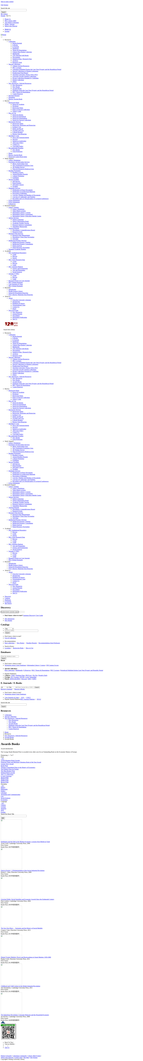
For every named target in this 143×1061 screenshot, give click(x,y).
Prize (2, 757)
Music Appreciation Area (20, 164)
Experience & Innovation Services (19, 162)
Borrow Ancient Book (15, 99)
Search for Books (17, 115)
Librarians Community (20, 1056)
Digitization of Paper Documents (22, 190)
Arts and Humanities (18, 270)
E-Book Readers (17, 132)
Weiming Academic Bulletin (17, 249)
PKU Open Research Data (17, 260)
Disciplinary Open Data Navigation (23, 237)
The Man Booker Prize (8, 771)
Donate (3, 16)
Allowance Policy (17, 143)
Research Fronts (17, 232)
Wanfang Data (20, 675)
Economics (4, 800)
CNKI (13, 675)
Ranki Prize (4, 766)
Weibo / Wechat (9, 24)
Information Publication (19, 317)
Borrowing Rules (14, 102)
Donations (12, 97)
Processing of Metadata (19, 193)
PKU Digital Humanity (16, 282)
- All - (2, 759)
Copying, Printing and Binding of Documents (26, 195)
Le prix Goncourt (6, 776)
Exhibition (15, 178)
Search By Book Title (7, 814)
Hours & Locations (18, 104)
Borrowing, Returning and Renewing (23, 125)
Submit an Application (19, 141)
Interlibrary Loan (14, 136)
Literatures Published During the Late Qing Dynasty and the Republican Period (36, 69)
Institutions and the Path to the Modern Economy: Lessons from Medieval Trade (25, 842)
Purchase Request (14, 95)
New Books (16, 87)
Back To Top (9, 1042)
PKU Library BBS (10, 21)
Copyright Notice (17, 146)
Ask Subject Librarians (12, 22)
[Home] (3, 35)
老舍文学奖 (5, 778)
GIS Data (15, 239)
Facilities (15, 186)
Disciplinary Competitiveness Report (23, 230)
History (3, 787)
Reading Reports (31, 643)
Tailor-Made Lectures (19, 211)
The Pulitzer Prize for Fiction (10, 769)
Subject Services (14, 218)
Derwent (24, 679)
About (10, 298)
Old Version (4, 5)
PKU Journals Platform (16, 267)
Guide (14, 254)
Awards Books (17, 88)
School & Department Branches (18, 293)
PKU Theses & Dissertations (21, 92)
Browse (14, 256)
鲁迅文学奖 (5, 782)
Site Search (8, 603)
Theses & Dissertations (19, 50)
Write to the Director (11, 26)
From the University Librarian (21, 300)
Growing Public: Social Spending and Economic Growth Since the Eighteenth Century (27, 899)
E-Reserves (27, 670)
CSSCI (28, 697)
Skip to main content (7, 1)
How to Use (12, 113)
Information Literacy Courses (21, 212)
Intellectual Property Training (21, 242)
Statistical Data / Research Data (22, 59)
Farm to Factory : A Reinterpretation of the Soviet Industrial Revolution (22, 870)
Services (15, 139)
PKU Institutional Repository (17, 253)
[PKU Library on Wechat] (71, 1032)
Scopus (16, 677)
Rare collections (9, 643)
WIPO (34, 679)
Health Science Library (16, 291)
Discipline (4, 784)
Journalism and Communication (10, 794)
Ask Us (7, 1047)
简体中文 (8, 29)
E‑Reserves (12, 204)
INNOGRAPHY (15, 679)
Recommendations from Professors (49, 643)
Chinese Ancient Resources (20, 66)
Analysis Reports (14, 228)
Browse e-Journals (6, 689)
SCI (12, 677)
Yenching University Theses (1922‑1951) (25, 74)
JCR (22, 697)
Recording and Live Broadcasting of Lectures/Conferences (30, 198)
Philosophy (4, 789)
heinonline (33, 677)
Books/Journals (17, 43)
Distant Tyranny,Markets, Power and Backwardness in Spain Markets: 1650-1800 (26, 957)
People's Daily (43, 675)
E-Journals (8, 601)
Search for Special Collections (21, 120)
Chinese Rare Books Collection (22, 52)
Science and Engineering (20, 268)
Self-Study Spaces (18, 185)
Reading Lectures (17, 172)
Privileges (15, 106)
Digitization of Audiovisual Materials (23, 191)
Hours (10, 153)
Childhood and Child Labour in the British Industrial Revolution (20, 986)
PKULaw (29, 675)
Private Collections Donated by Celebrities (25, 78)
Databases (15, 48)
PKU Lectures (16, 67)
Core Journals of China (16, 284)
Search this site (5, 8)
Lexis (27, 677)
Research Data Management (21, 235)
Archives (15, 61)
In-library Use (16, 127)
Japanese (3, 808)
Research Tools (17, 62)
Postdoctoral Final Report (20, 73)
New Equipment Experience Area (22, 165)
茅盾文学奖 (5, 780)
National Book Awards (8, 773)
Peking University (6, 1056)
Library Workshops (14, 160)
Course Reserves (17, 94)
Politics (3, 791)
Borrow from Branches (19, 134)
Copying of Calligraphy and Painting (23, 197)
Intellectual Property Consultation (22, 244)
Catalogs (7, 598)
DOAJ (39, 699)
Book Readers (16, 183)
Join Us (14, 319)
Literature (4, 793)
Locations (8, 648)
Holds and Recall (17, 129)
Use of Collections (10, 638)
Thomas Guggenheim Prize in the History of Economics (18, 767)
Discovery (8, 596)
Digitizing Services (14, 188)
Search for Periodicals (19, 116)
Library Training (14, 207)
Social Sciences (17, 272)
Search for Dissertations (19, 118)
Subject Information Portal (20, 221)
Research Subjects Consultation (22, 225)
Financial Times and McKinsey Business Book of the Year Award (21, 762)
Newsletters (16, 315)
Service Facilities (14, 179)
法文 (2, 810)
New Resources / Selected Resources (20, 83)
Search (4, 12)
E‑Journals (15, 47)
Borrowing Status (17, 123)
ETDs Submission (14, 200)
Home (6, 732)
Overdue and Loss (18, 130)
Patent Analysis (17, 246)
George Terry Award (7, 764)
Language (4, 801)
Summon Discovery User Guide (33, 615)
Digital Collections (18, 80)
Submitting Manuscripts (19, 226)
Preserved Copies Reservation (18, 157)
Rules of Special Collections (21, 109)
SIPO (29, 679)
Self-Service (16, 181)
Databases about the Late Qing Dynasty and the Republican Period (33, 90)
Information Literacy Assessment (22, 214)
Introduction (12, 289)
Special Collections (14, 64)
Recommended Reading (16, 148)
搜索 (3, 818)
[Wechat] (7, 1046)
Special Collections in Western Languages (25, 71)
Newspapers (16, 57)
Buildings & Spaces (18, 303)
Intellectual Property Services (17, 240)
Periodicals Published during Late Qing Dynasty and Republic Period (81, 670)
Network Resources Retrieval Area (23, 169)
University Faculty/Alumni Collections (24, 76)
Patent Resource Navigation (21, 247)
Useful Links (18, 1057)
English (7, 31)
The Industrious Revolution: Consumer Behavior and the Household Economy (25, 1015)
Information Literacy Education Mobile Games (26, 216)
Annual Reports (17, 314)
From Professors (17, 151)
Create (14, 261)
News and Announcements (20, 137)
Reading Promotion (15, 171)
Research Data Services (16, 233)
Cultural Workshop (18, 176)
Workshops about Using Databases (15, 665)
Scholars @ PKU (14, 274)
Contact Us (15, 144)
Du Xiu (35, 675)
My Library (4, 14)
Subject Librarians (18, 219)
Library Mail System (34, 1056)
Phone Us (8, 19)
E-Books (15, 45)
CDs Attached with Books (20, 55)
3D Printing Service (18, 167)
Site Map (26, 1057)
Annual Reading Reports (20, 174)
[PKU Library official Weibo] (5, 1046)
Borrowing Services (15, 122)
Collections (12, 41)
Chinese (3, 805)
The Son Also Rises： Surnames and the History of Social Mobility (22, 928)
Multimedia (15, 54)
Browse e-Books (19, 689)
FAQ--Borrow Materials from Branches (21, 295)
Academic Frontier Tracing (20, 223)
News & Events (13, 310)
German (3, 807)
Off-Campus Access (52, 665)
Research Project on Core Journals (19, 281)
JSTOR (22, 677)
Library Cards (16, 111)
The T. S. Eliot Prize (7, 774)
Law (2, 796)
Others (14, 81)
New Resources (17, 85)
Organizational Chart (18, 305)
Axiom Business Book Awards (10, 760)
